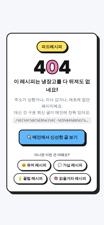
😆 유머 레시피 (34, 165)
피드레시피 (52, 46)
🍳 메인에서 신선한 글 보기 (52, 137)
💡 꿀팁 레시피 (30, 178)
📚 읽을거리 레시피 (70, 178)
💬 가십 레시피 (70, 165)
